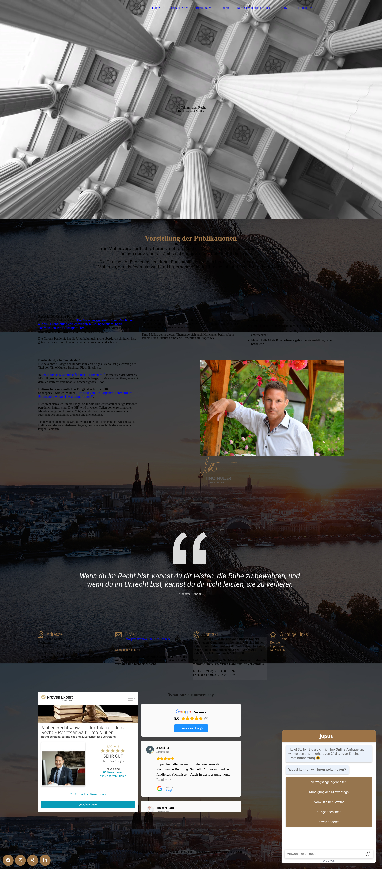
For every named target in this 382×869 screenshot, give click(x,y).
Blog (284, 7)
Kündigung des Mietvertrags (329, 792)
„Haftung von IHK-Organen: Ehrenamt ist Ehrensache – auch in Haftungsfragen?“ (85, 395)
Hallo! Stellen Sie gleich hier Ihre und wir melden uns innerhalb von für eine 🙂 (326, 754)
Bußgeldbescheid (328, 812)
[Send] (367, 854)
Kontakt (303, 7)
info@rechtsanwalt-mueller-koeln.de (148, 639)
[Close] (371, 736)
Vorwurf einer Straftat (329, 802)
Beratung (202, 7)
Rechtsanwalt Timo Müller (253, 7)
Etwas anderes (328, 822)
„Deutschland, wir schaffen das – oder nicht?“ (73, 375)
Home (156, 7)
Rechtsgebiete (176, 7)
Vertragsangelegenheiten (329, 782)
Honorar (223, 7)
